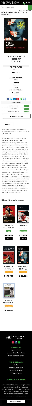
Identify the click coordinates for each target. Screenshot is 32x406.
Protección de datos (16, 370)
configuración (20, 396)
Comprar (8, 238)
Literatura (5, 12)
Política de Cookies (16, 373)
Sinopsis (7, 124)
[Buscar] (30, 7)
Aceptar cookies (15, 401)
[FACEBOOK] (16, 342)
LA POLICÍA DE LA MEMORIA (23, 267)
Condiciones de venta (16, 368)
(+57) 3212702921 (16, 350)
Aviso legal (16, 365)
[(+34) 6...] (19, 342)
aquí (25, 394)
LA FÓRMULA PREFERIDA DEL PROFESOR (8, 226)
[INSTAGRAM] (13, 342)
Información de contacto (16, 356)
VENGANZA (23, 225)
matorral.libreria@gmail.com (16, 353)
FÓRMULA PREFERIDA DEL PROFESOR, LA (8, 301)
